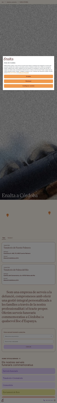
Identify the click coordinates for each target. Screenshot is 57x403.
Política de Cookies (11, 72)
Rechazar (28, 81)
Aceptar (28, 76)
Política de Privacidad (24, 72)
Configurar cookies (28, 85)
